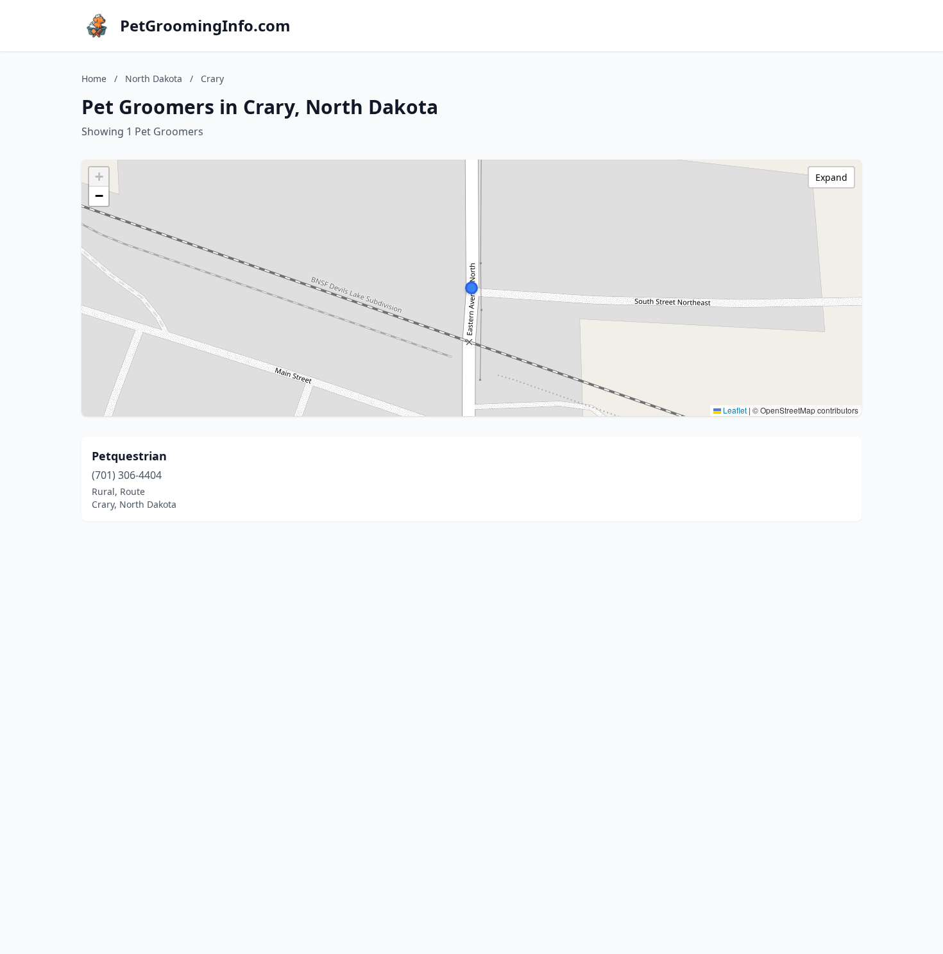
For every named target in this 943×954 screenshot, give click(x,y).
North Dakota (153, 78)
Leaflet (734, 410)
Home (93, 78)
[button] (471, 287)
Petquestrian (129, 456)
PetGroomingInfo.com (205, 25)
